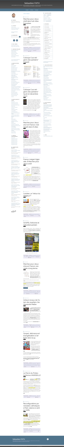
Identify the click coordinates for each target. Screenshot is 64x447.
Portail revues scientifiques (46, 112)
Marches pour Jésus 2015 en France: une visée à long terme (31, 266)
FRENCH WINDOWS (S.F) (14, 60)
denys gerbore (25, 151)
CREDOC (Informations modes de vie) (47, 111)
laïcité (26, 326)
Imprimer (30, 51)
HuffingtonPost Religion (14, 109)
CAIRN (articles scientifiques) (15, 55)
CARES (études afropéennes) (47, 99)
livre (44, 21)
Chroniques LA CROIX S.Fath (15, 124)
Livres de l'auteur (47, 34)
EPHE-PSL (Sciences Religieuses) (47, 71)
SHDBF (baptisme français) (47, 89)
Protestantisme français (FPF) (15, 88)
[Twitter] (14, 40)
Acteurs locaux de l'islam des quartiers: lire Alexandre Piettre (31, 302)
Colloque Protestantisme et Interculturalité (15, 186)
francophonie (49, 19)
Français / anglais (13, 26)
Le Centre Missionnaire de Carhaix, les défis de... (15, 168)
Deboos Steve (13, 185)
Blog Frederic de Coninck (14, 83)
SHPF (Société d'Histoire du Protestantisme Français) (47, 129)
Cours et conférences (47, 29)
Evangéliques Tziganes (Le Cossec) (15, 87)
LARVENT (12, 155)
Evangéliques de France (14, 138)
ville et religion (33, 48)
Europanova (12, 108)
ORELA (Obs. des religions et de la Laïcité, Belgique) (15, 126)
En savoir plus (40, 446)
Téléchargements (47, 54)
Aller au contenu (2, 0)
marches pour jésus (27, 150)
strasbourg (30, 50)
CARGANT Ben (13, 179)
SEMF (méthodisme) (46, 77)
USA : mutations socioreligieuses (46, 58)
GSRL (44, 16)
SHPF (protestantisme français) (47, 72)
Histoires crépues (13, 132)
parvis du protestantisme (33, 396)
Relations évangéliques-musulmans (47, 49)
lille (35, 151)
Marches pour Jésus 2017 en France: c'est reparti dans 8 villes (31, 125)
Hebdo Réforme (13, 123)
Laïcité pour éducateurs (14, 107)
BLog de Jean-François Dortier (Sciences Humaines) (47, 120)
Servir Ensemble (13, 131)
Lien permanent (26, 47)
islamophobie (28, 326)
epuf (29, 396)
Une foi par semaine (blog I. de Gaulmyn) (15, 116)
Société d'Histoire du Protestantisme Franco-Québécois (47, 127)
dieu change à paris (30, 81)
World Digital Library (46, 97)
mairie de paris (31, 115)
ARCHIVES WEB (13, 56)
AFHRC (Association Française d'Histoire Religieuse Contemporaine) (47, 75)
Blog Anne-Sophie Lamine (14, 94)
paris (35, 48)
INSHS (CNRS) (45, 86)
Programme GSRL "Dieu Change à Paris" (47, 38)
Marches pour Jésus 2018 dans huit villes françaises (31, 21)
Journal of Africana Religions (47, 123)
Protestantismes (34, 395)
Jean (12, 167)
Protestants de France (14, 144)
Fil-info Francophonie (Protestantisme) (14, 85)
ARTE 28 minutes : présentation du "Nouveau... (15, 174)
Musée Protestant (13, 65)
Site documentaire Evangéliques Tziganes (15, 113)
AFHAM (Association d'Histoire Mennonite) (47, 96)
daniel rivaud (29, 186)
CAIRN (44, 132)
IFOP (44, 118)
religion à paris (29, 114)
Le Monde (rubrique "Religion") (15, 114)
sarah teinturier (38, 430)
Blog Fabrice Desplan (14, 68)
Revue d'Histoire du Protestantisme (16, 86)
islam (36, 325)
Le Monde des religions (14, 111)
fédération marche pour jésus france (35, 150)
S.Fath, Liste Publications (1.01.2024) (14, 32)
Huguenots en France (14, 95)
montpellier (25, 50)
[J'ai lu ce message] (63, 446)
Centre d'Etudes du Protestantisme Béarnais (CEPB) (48, 84)
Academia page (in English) (14, 29)
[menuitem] (27, 10)
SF (11, 150)
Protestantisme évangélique (35, 290)
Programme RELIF (47, 42)
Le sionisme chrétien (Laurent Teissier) (15, 162)
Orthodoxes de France (14, 143)
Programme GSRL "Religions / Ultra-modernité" (48, 40)
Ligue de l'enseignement (14, 93)
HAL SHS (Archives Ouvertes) (47, 113)
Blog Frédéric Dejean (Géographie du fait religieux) (15, 71)
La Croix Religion (13, 110)
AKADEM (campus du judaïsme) (15, 128)
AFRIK (12, 117)
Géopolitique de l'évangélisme (46, 32)
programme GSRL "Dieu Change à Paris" (35, 416)
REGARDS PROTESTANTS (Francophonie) (14, 79)
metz (24, 152)
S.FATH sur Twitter (13, 54)
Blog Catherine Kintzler (14, 92)
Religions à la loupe (27, 429)
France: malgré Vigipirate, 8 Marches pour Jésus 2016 (31, 161)
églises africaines (34, 364)
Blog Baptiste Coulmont (14, 67)
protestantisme (48, 21)
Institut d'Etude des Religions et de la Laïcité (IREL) (47, 68)
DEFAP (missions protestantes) (47, 82)
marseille (38, 151)
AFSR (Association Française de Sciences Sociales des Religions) (47, 105)
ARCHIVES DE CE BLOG (14, 53)
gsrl (33, 326)
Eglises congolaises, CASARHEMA (15, 89)
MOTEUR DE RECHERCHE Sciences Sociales (14, 51)
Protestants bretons (46, 78)
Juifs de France (13, 137)
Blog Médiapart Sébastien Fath (15, 82)
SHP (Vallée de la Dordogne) (47, 94)
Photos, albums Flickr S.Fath (15, 45)
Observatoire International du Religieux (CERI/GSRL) (47, 62)
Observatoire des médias (14, 102)
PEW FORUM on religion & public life (47, 116)
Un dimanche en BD (47, 56)
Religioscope (13, 101)
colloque (34, 81)
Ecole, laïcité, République (48, 30)
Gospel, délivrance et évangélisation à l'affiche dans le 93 (31, 336)
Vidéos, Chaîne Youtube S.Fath (15, 46)
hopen (31, 151)
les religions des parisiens (28, 82)
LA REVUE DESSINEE (14, 120)
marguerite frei (13, 203)
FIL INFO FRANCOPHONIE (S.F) (15, 59)
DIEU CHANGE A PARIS (46, 73)
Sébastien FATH (32, 3)
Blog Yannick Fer (13, 66)
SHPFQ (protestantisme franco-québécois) (47, 93)
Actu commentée (34, 47)
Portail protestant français (14, 103)
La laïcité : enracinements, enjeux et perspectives (15, 198)
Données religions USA (46, 114)
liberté (31, 326)
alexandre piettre (33, 325)
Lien (24, 393)
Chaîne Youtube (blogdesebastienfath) (14, 76)
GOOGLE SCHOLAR (14, 52)
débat (37, 396)
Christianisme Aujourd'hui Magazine (14, 122)
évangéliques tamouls (29, 364)
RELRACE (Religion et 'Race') (47, 91)
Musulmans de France (14, 142)
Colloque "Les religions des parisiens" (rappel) (30, 60)
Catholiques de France (14, 139)
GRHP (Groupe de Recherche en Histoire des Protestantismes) (47, 80)
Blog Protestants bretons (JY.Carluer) (14, 77)
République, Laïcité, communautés (32, 291)
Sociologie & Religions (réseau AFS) (47, 122)
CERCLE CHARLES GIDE (14, 74)
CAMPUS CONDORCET (46, 85)
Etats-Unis (45, 19)
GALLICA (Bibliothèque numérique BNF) (47, 66)
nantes (28, 50)
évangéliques (29, 151)
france (30, 48)
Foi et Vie (12, 96)
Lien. (24, 146)
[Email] (17, 40)
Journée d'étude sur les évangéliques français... (15, 192)
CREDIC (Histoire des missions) (47, 90)
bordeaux (34, 151)
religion (26, 114)
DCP (29, 426)
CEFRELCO (44, 81)
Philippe (12, 191)
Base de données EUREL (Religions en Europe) (48, 109)
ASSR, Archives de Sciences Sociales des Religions (47, 107)
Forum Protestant (13, 127)
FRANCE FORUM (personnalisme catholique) (15, 130)
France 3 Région (32, 142)
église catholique (27, 430)
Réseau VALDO (45, 98)
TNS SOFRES (45, 117)
